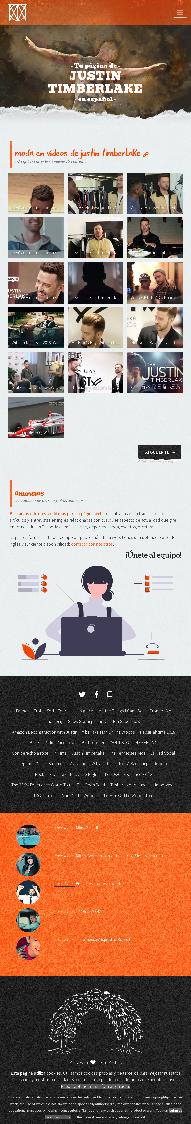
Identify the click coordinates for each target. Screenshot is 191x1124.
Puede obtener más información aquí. (95, 1086)
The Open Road (91, 785)
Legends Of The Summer (41, 763)
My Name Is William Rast (91, 763)
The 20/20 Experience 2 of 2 (127, 774)
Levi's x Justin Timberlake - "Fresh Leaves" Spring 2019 (36, 297)
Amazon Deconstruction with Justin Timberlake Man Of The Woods (73, 732)
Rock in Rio (45, 774)
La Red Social (162, 753)
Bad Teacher (93, 742)
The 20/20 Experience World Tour (41, 785)
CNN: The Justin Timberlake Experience (156, 387)
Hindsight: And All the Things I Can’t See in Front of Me (121, 711)
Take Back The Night (79, 774)
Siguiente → (159, 452)
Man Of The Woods (79, 795)
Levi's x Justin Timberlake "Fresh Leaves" (96, 297)
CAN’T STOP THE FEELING (133, 742)
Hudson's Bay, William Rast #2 (96, 342)
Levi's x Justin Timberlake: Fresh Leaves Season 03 (156, 252)
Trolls (51, 795)
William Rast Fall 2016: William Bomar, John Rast (36, 342)
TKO (37, 795)
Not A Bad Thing (133, 763)
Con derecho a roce (30, 753)
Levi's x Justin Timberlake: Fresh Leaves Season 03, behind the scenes (96, 252)
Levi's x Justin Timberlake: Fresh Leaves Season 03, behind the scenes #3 (36, 207)
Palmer (22, 711)
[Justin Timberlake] (17, 12)
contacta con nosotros (92, 544)
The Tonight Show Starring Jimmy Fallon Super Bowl (94, 721)
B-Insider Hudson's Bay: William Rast (96, 387)
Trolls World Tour (50, 711)
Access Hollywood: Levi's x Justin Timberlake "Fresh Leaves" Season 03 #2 (96, 207)
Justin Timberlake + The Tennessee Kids (108, 753)
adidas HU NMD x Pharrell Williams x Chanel (156, 297)
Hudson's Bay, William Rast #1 (156, 342)
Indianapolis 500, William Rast (36, 432)
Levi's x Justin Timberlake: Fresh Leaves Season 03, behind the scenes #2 (36, 252)
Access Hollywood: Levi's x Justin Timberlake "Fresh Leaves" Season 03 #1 (156, 207)
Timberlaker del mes (129, 785)
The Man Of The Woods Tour (128, 795)
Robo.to (161, 763)
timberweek (165, 785)
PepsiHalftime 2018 (157, 732)
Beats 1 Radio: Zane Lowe (53, 742)
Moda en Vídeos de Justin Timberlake (79, 152)
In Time (60, 753)
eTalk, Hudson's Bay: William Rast (36, 387)
